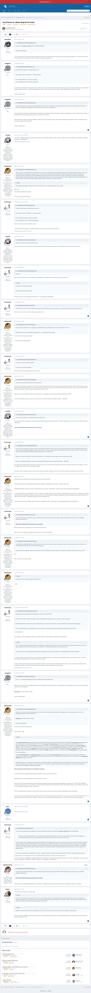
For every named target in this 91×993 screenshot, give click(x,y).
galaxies (74, 748)
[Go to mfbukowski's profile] (8, 171)
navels (78, 745)
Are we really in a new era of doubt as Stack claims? (13, 973)
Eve (51, 749)
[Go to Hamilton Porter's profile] (3, 28)
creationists (33, 748)
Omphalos (46, 743)
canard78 (6, 974)
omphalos (83, 745)
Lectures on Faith (26, 45)
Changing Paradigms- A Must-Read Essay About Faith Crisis (15, 966)
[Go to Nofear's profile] (8, 894)
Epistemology (17, 691)
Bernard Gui (6, 981)
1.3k (8, 146)
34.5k (8, 213)
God (22, 745)
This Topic (83, 10)
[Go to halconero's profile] (73, 981)
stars (69, 748)
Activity (9, 10)
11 (39, 765)
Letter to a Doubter (63, 831)
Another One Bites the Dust (8, 954)
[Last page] (20, 34)
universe (64, 746)
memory (34, 756)
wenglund (8, 63)
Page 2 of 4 (25, 34)
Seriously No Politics (44, 1)
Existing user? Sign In (77, 6)
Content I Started (16, 10)
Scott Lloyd (7, 202)
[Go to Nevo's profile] (8, 811)
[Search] (88, 11)
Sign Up (87, 6)
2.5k (8, 818)
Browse (24, 10)
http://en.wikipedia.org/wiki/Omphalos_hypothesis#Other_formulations (29, 768)
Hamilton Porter (11, 27)
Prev (5, 34)
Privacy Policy (43, 990)
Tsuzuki (7, 135)
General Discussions (18, 29)
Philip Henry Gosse (54, 743)
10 (31, 757)
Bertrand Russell (56, 754)
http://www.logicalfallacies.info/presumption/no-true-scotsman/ (28, 427)
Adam (47, 749)
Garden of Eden (73, 749)
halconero (78, 980)
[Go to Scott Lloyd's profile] (8, 207)
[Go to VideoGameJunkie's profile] (73, 962)
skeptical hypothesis (35, 754)
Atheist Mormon (79, 954)
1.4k (8, 876)
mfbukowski (7, 166)
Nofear (8, 889)
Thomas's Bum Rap (6, 980)
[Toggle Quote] (16, 42)
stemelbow (7, 39)
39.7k (8, 177)
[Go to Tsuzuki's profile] (8, 140)
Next (17, 34)
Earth (35, 745)
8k (8, 74)
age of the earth (56, 746)
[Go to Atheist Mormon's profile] (73, 955)
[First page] (3, 34)
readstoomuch (7, 955)
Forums (3, 10)
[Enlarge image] (30, 558)
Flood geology (75, 742)
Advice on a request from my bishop (10, 960)
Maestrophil (6, 961)
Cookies (49, 990)
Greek (17, 746)
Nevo (7, 806)
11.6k (8, 51)
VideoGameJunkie (79, 961)
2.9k (8, 900)
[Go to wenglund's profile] (8, 68)
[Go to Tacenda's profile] (73, 975)
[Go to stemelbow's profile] (8, 44)
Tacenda (77, 974)
